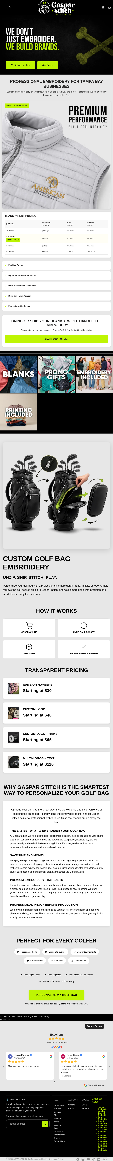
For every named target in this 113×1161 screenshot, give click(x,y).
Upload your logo (22, 65)
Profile (71, 1108)
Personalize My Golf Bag (56, 994)
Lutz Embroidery (103, 1118)
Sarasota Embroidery (103, 1140)
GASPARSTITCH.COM (21, 1159)
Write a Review (94, 1026)
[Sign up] (45, 1124)
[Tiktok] (93, 1159)
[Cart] (109, 7)
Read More (66, 1076)
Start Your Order (56, 339)
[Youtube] (88, 1159)
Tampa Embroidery (103, 1108)
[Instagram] (83, 1159)
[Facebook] (78, 1159)
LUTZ (84, 1105)
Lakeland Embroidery (103, 1145)
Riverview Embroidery (103, 1126)
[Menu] (3, 7)
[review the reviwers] (51, 1056)
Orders (71, 1105)
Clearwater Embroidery (103, 1130)
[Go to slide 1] (54, 1081)
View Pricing (47, 65)
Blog (56, 1115)
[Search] (9, 7)
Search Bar (59, 1105)
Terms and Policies (56, 1159)
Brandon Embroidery (103, 1122)
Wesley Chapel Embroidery (103, 1113)
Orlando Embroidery (103, 1149)
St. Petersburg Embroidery (103, 1135)
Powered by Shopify (39, 1159)
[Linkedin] (98, 1159)
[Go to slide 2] (56, 1081)
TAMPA (85, 1108)
